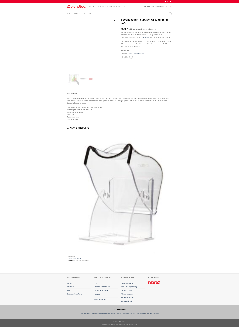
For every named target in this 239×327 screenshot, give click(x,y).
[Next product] (170, 13)
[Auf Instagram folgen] (167, 1)
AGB (68, 290)
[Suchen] (145, 6)
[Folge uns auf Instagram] (158, 282)
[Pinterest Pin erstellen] (132, 57)
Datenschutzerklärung (74, 294)
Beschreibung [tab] (72, 93)
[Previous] (68, 270)
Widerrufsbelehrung (127, 297)
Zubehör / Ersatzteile (138, 53)
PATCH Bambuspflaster (152, 313)
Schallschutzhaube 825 (74, 258)
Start (69, 14)
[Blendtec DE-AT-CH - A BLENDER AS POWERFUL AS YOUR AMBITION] (76, 6)
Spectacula (145, 37)
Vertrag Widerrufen (127, 301)
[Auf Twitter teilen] (126, 57)
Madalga (142, 313)
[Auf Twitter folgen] (169, 1)
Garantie (97, 295)
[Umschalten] (102, 294)
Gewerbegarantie (100, 299)
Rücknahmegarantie (127, 294)
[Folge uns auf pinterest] (155, 282)
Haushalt (92, 6)
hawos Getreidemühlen (129, 313)
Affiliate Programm (127, 283)
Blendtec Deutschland (101, 313)
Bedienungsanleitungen (102, 287)
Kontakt (69, 283)
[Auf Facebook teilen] (122, 57)
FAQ (95, 283)
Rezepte (124, 6)
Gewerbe (78, 14)
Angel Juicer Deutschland (87, 313)
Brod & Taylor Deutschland (115, 313)
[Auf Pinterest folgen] (170, 1)
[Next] (73, 270)
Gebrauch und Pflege (101, 290)
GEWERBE (101, 6)
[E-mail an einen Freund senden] (129, 57)
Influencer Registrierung (129, 287)
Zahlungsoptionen (127, 290)
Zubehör (87, 14)
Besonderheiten (113, 6)
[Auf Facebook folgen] (165, 1)
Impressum (71, 287)
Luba (138, 313)
